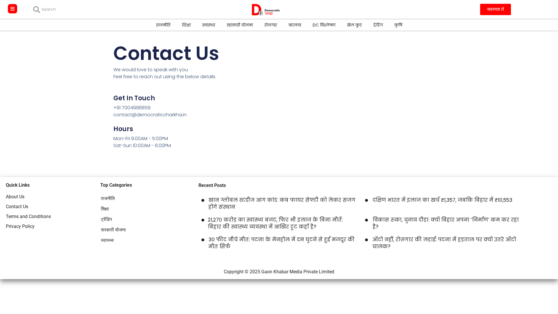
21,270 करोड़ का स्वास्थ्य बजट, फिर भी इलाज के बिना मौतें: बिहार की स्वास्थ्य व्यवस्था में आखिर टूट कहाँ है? (275, 223)
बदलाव (295, 25)
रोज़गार (270, 25)
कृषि (398, 25)
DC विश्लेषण (324, 25)
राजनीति (163, 25)
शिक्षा (186, 25)
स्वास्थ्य (208, 25)
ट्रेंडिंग (378, 25)
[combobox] (75, 9)
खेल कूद (354, 25)
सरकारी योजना (240, 25)
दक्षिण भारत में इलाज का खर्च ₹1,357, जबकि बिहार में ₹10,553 (442, 200)
